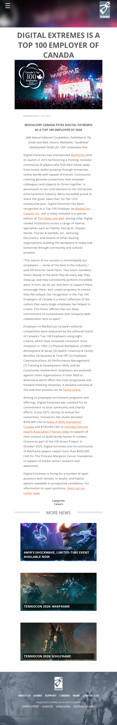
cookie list (47, 706)
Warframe (78, 155)
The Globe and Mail (50, 218)
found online (72, 390)
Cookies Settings (30, 706)
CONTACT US (91, 695)
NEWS (76, 695)
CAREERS (65, 695)
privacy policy (63, 706)
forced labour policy (84, 706)
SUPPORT (51, 695)
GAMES (38, 695)
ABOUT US (24, 695)
